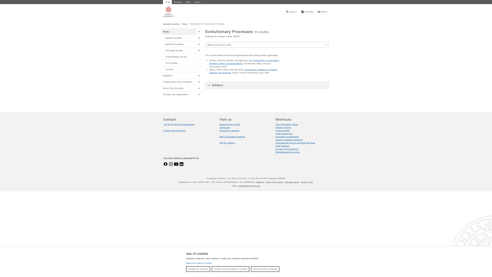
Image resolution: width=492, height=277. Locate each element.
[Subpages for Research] (199, 76)
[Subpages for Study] (199, 32)
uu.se (167, 2)
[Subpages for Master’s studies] (199, 38)
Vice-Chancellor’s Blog (286, 124)
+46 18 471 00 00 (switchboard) (178, 124)
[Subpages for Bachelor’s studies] (199, 44)
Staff (188, 2)
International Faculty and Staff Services (295, 143)
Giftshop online (283, 127)
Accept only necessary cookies (230, 269)
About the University (173, 88)
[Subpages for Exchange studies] (199, 50)
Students (178, 2)
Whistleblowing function (287, 152)
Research (167, 75)
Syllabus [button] (217, 85)
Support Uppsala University (289, 140)
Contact (170, 69)
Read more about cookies (199, 263)
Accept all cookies (198, 269)
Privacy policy (307, 182)
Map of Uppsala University (232, 137)
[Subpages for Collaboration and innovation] (199, 82)
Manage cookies (292, 182)
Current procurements (286, 149)
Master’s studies (174, 38)
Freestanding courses (176, 57)
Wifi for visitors (227, 143)
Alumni (197, 2)
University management (287, 137)
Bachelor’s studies (175, 44)
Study (184, 24)
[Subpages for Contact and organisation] (199, 94)
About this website (274, 182)
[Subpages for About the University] (199, 88)
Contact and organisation (175, 94)
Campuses (224, 127)
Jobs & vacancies (283, 133)
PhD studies (171, 63)
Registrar (260, 182)
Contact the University (174, 130)
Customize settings (266, 269)
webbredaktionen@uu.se (249, 186)
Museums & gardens (229, 130)
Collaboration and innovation (177, 82)
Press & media (282, 130)
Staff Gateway (282, 146)
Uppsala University (171, 24)
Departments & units (229, 124)
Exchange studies (174, 50)
